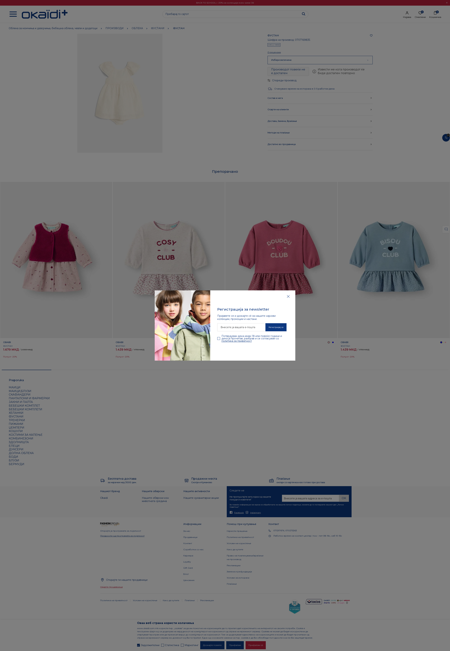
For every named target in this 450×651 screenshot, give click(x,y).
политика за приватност (236, 341)
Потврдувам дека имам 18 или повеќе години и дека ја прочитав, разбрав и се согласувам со (251, 338)
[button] (288, 296)
